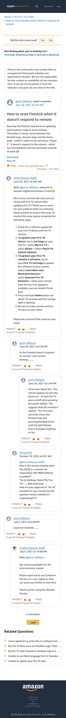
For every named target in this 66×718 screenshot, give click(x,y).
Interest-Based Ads (33, 704)
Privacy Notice (33, 699)
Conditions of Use (33, 697)
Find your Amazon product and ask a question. (32, 54)
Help (33, 701)
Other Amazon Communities (33, 706)
